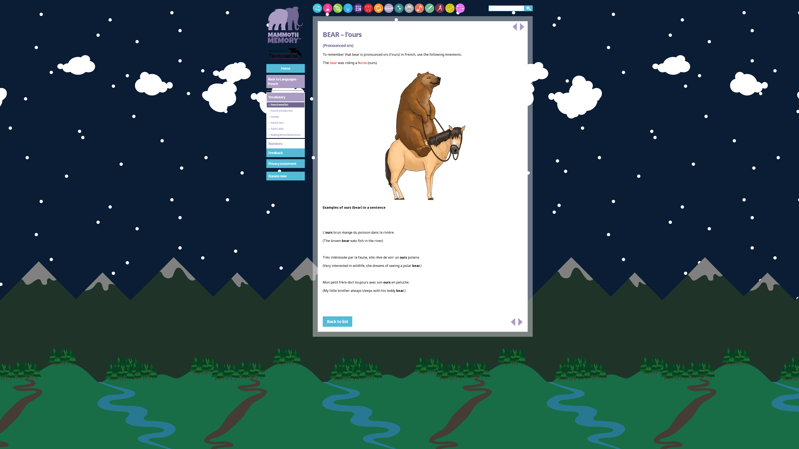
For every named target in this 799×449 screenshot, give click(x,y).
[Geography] (399, 8)
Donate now (277, 176)
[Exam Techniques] (460, 8)
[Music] (419, 8)
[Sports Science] (439, 8)
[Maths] (358, 8)
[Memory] (317, 8)
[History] (368, 8)
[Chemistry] (327, 8)
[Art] (429, 8)
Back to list (337, 321)
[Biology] (337, 8)
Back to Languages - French (283, 81)
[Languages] (388, 8)
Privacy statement (282, 163)
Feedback (275, 152)
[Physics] (348, 8)
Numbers (275, 143)
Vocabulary (276, 97)
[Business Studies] (450, 8)
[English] (378, 8)
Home (285, 68)
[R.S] (409, 8)
